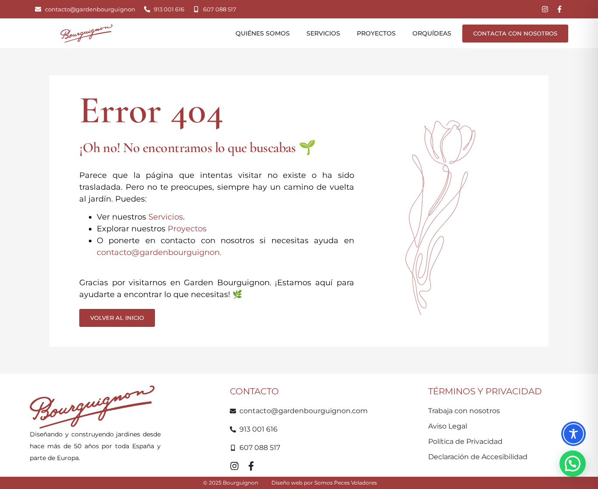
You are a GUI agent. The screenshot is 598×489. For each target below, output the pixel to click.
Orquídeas (431, 33)
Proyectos (376, 33)
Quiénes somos (263, 33)
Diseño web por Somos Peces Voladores (324, 482)
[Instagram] (545, 9)
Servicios (323, 33)
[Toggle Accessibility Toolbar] (573, 433)
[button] (572, 463)
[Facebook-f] (559, 9)
